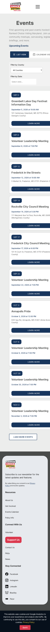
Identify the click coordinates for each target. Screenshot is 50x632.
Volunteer (9, 532)
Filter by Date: (16, 76)
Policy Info (9, 518)
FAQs (7, 553)
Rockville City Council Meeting (30, 206)
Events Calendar (12, 512)
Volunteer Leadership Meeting (29, 141)
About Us (9, 500)
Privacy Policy (28, 622)
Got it (25, 627)
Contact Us (9, 547)
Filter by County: (17, 65)
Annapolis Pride (21, 311)
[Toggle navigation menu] (38, 6)
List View (21, 54)
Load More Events (23, 437)
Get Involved (10, 506)
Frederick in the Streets (26, 172)
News (7, 559)
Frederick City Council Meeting (30, 243)
